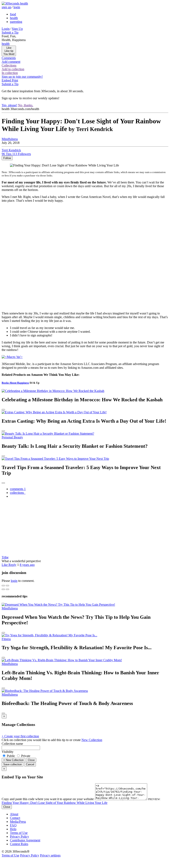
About (14, 814)
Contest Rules (19, 844)
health (14, 18)
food (13, 14)
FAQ (13, 825)
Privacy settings (50, 855)
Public (11, 756)
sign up (6, 7)
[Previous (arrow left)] (3, 589)
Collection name (12, 743)
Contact (15, 818)
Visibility (7, 751)
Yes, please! (9, 105)
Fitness (6, 639)
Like (5, 565)
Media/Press (18, 821)
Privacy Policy (19, 836)
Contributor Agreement (25, 840)
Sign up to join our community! (22, 76)
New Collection (91, 740)
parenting (16, 21)
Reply (12, 565)
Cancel (30, 764)
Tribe (5, 557)
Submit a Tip (10, 32)
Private (25, 756)
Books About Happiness (15, 382)
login (16, 7)
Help (13, 829)
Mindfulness (10, 139)
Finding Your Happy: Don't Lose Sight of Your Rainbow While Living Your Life (54, 802)
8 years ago (27, 565)
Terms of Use (19, 833)
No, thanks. (25, 105)
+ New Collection (13, 760)
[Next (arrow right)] (7, 589)
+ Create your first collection (20, 736)
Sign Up (17, 28)
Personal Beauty (12, 437)
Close (31, 760)
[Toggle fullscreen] (7, 585)
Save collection (12, 764)
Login (6, 28)
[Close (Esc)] (3, 585)
